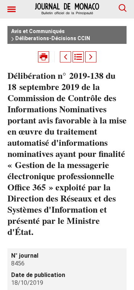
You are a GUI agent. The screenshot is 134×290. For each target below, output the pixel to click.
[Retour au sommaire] (78, 56)
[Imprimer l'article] (43, 56)
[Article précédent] (65, 56)
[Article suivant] (90, 56)
